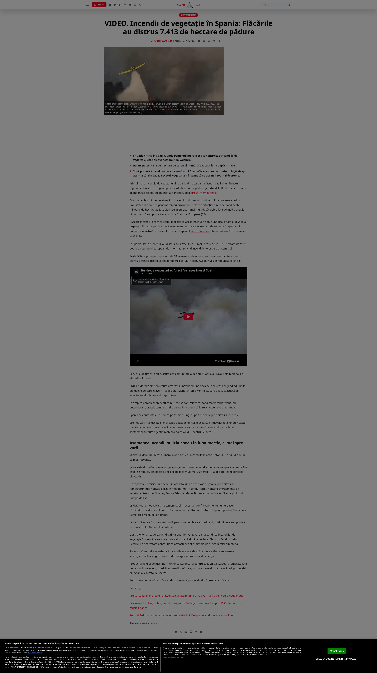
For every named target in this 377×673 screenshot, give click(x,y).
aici (149, 662)
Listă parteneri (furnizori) (173, 657)
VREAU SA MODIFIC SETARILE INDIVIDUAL (336, 659)
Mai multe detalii (35, 653)
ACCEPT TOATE (337, 651)
